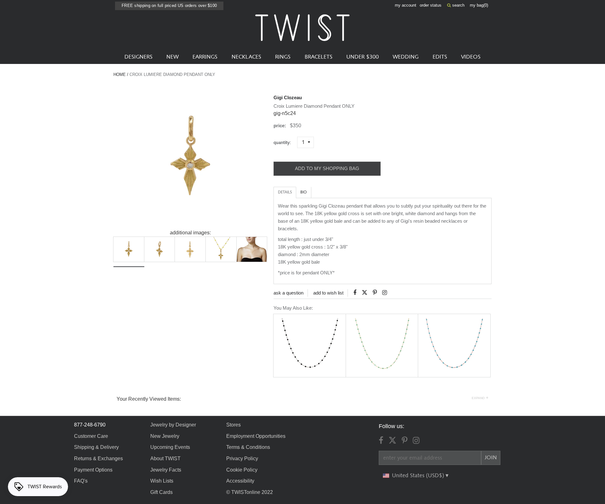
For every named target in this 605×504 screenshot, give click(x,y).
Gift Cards (161, 492)
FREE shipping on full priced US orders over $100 (169, 5)
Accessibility (240, 481)
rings (283, 57)
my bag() (479, 5)
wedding (405, 57)
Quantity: (285, 142)
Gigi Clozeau (288, 97)
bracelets (318, 57)
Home (119, 74)
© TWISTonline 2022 (249, 492)
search (457, 5)
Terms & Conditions (248, 447)
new (172, 57)
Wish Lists (161, 481)
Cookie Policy (241, 469)
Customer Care (91, 436)
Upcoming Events (170, 447)
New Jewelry (164, 436)
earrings (205, 57)
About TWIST (165, 458)
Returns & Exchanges (98, 458)
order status (430, 5)
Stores (233, 424)
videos (471, 57)
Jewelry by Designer (173, 424)
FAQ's (81, 481)
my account (405, 5)
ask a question (288, 292)
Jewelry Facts (165, 469)
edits (440, 57)
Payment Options (93, 469)
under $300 (362, 57)
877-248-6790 (90, 424)
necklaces (246, 57)
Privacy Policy (242, 458)
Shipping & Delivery (96, 447)
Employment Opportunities (255, 436)
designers (138, 57)
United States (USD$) (419, 475)
